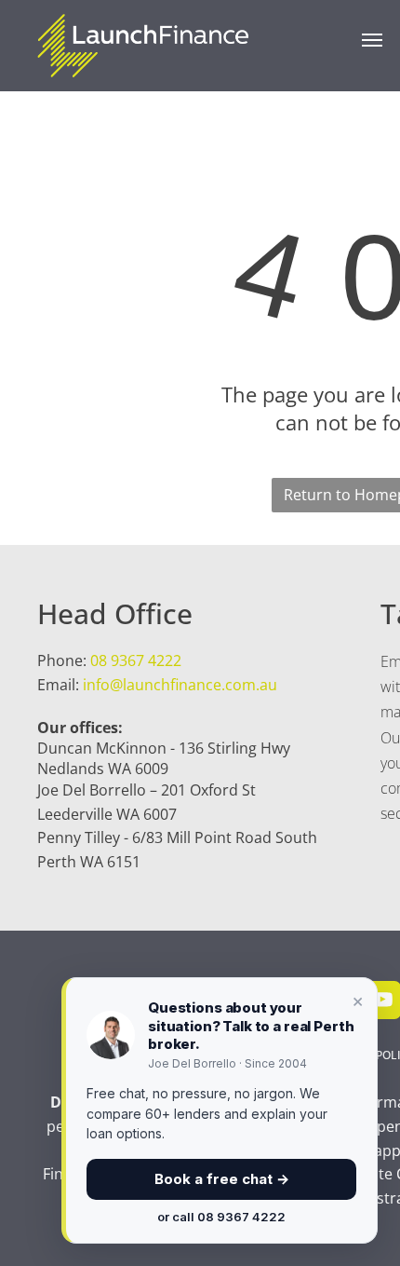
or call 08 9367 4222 (221, 1216)
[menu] (372, 40)
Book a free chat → (221, 1179)
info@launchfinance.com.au (180, 684)
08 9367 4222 (135, 660)
